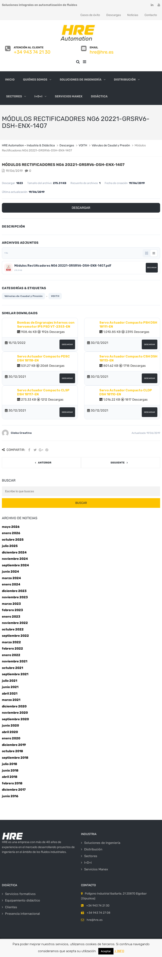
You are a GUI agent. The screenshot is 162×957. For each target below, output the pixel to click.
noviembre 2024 (15, 559)
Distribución (125, 79)
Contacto (150, 15)
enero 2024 (11, 584)
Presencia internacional (22, 914)
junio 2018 (10, 770)
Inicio (10, 79)
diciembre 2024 (14, 552)
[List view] (153, 253)
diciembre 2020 (14, 706)
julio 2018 (9, 764)
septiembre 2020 (15, 719)
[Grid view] (146, 253)
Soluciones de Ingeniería (80, 79)
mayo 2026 (11, 527)
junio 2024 (10, 571)
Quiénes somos (35, 79)
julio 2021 (9, 681)
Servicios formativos (20, 894)
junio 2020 (10, 725)
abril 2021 (9, 693)
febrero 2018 (12, 783)
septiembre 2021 (15, 674)
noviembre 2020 (15, 713)
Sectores (14, 96)
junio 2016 (10, 796)
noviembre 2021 (14, 661)
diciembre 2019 (14, 745)
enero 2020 (11, 738)
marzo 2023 (11, 604)
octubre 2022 (13, 629)
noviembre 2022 (15, 623)
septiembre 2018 (15, 758)
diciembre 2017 (14, 790)
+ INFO (119, 951)
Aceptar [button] (106, 951)
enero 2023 (11, 616)
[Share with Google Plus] (41, 450)
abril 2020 (10, 732)
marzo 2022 (11, 642)
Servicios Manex (68, 96)
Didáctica (99, 96)
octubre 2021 (12, 668)
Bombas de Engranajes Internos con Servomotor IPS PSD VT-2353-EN (45, 325)
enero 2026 (11, 533)
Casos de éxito (90, 15)
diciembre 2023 (14, 591)
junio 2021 (10, 687)
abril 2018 (9, 777)
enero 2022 (11, 655)
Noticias (132, 15)
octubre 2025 (13, 539)
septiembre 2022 (15, 636)
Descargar (81, 208)
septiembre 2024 (15, 565)
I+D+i (38, 96)
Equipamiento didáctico (22, 900)
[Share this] (29, 450)
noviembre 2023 (15, 597)
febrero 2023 (12, 610)
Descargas (113, 15)
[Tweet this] (35, 450)
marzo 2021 (11, 700)
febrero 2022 (12, 648)
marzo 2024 (11, 578)
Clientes (11, 907)
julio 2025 (10, 546)
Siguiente (118, 462)
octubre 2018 (12, 751)
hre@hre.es (101, 52)
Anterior (44, 462)
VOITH (55, 296)
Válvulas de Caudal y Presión (23, 296)
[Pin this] (47, 450)
